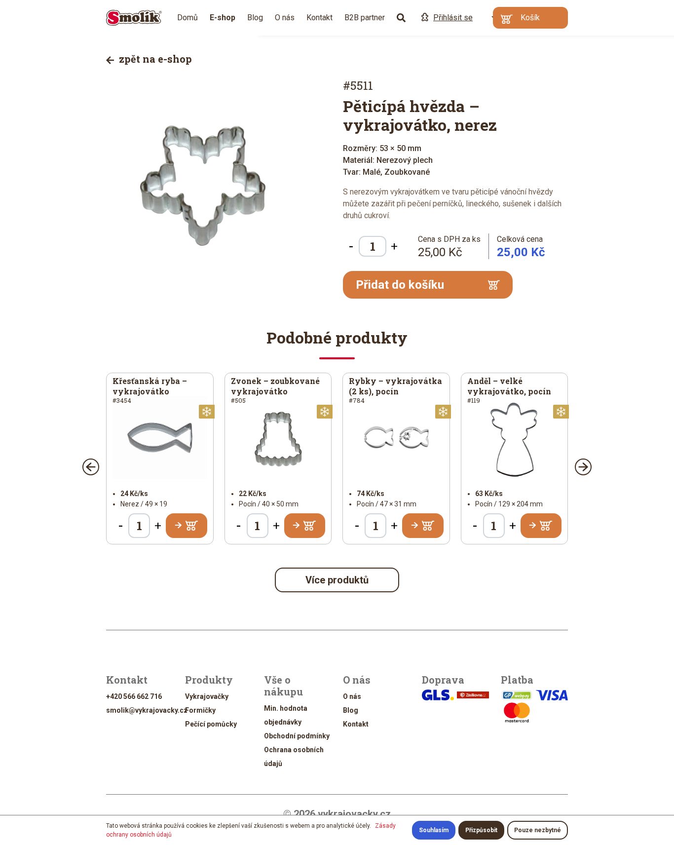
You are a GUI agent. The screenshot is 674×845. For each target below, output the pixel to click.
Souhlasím (434, 830)
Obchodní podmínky (297, 736)
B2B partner (364, 17)
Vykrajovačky (206, 696)
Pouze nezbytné (537, 830)
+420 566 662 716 (134, 696)
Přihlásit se (453, 17)
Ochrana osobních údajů (294, 757)
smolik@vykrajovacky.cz (146, 710)
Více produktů (337, 580)
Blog (255, 17)
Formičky (200, 710)
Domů (187, 17)
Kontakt (319, 17)
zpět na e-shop (154, 58)
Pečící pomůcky (211, 724)
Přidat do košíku (400, 285)
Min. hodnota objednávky (285, 715)
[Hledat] (401, 17)
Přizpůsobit (481, 830)
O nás (285, 17)
